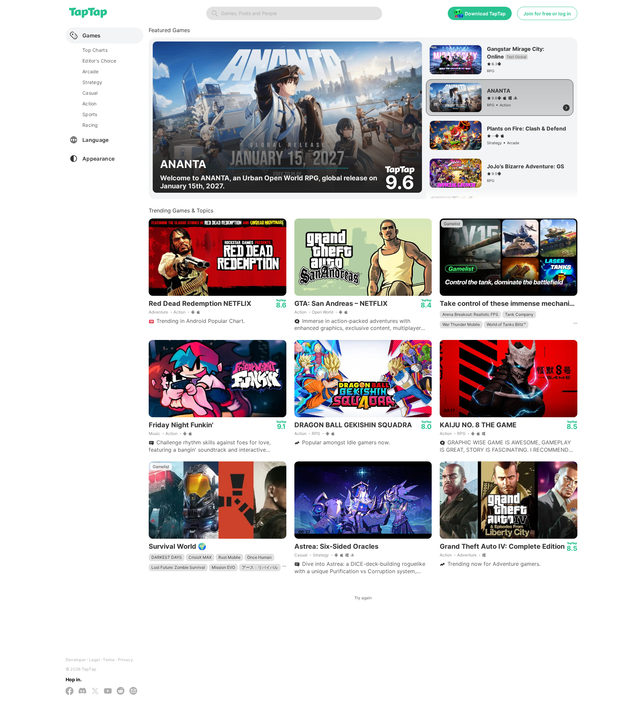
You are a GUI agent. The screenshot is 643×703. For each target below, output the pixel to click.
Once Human (259, 557)
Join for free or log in (547, 13)
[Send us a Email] (133, 691)
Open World (322, 312)
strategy (92, 82)
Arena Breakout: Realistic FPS (470, 314)
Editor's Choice (99, 61)
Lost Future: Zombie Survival (178, 567)
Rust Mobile (229, 557)
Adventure (158, 312)
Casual (300, 554)
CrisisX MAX (200, 557)
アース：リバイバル (260, 567)
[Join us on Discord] (82, 691)
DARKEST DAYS (166, 557)
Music (154, 433)
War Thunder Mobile (461, 324)
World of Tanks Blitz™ (506, 324)
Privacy (125, 659)
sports (89, 114)
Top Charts (95, 50)
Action (179, 312)
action (89, 103)
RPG (316, 433)
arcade (90, 71)
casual (90, 93)
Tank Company (519, 314)
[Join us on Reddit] (121, 691)
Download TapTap (485, 13)
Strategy (321, 554)
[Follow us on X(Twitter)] (95, 691)
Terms (109, 659)
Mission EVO (223, 567)
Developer (76, 659)
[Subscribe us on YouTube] (108, 691)
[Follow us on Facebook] (70, 691)
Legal (94, 659)
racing (90, 125)
